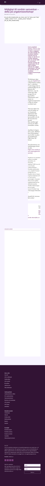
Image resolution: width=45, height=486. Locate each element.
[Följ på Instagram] (12, 460)
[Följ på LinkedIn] (10, 460)
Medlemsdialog (8, 419)
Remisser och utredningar (10, 400)
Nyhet (14, 14)
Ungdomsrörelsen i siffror (10, 394)
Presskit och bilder (8, 434)
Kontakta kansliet (8, 429)
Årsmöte (6, 423)
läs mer (7, 269)
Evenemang (11, 14)
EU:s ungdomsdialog (9, 396)
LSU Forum (7, 404)
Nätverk (6, 415)
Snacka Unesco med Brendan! (14, 298)
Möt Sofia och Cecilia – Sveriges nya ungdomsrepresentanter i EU (22, 338)
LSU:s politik (7, 381)
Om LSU (6, 375)
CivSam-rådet (7, 417)
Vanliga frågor (7, 379)
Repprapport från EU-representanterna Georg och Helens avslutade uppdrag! (21, 258)
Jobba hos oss (7, 385)
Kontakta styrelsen (8, 431)
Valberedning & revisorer (10, 438)
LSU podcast (7, 402)
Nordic (30, 48)
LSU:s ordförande (8, 377)
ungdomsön (36, 81)
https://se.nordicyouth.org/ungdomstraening (34, 151)
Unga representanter (9, 398)
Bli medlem (7, 383)
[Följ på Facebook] (5, 460)
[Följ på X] (8, 460)
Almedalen (7, 406)
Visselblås (7, 436)
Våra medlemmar (8, 387)
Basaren (6, 421)
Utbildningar (7, 412)
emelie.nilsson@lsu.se (33, 217)
